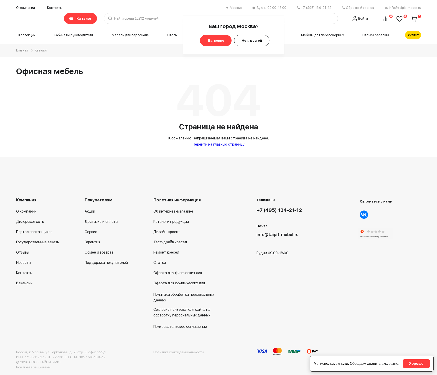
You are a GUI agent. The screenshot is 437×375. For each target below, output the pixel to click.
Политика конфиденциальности (178, 352)
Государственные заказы (37, 242)
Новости (23, 262)
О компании (25, 8)
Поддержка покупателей (106, 262)
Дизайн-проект (166, 232)
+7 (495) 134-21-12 (316, 8)
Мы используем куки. (331, 363)
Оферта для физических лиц (177, 273)
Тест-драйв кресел (170, 242)
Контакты (54, 8)
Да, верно (216, 40)
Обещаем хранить (365, 363)
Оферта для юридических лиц (179, 283)
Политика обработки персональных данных (183, 297)
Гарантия (92, 242)
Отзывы (22, 252)
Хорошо (416, 363)
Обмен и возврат (99, 252)
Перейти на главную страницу (218, 144)
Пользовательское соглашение (180, 326)
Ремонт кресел (166, 252)
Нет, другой (252, 40)
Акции (90, 211)
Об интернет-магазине (173, 211)
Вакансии (24, 283)
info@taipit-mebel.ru (405, 8)
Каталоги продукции (171, 221)
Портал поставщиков (34, 232)
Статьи (159, 262)
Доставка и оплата (101, 221)
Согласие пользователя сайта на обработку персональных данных (181, 312)
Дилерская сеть (30, 221)
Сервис (91, 232)
